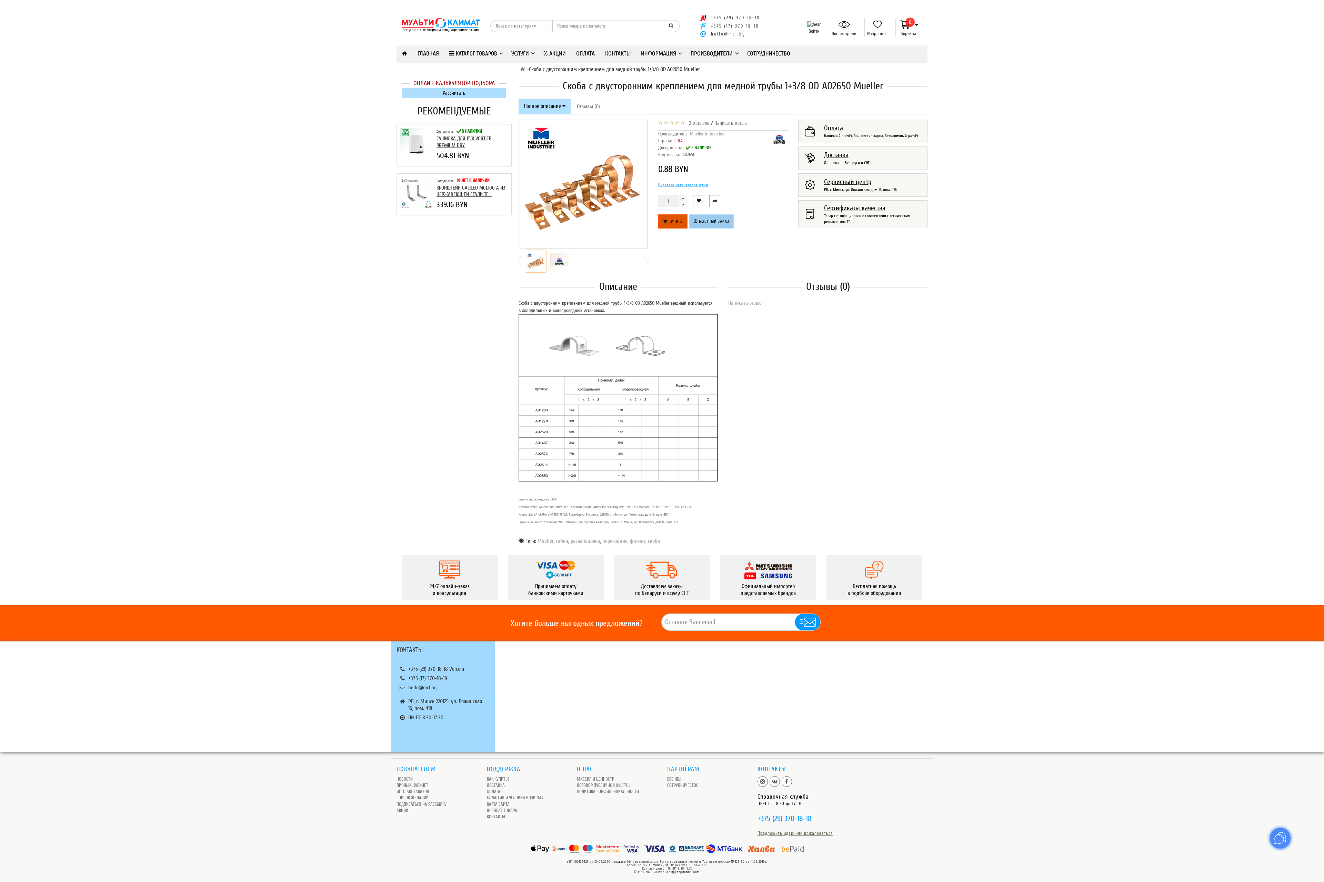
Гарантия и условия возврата (515, 797)
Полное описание (543, 106)
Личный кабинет (412, 785)
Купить (675, 221)
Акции (402, 810)
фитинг (637, 541)
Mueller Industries (707, 134)
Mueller (545, 541)
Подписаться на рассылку (422, 804)
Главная (428, 53)
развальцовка (585, 541)
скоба (654, 541)
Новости (405, 779)
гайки (562, 541)
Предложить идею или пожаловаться (795, 833)
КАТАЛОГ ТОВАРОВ (475, 53)
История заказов (413, 791)
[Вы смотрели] (841, 24)
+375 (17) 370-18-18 (427, 678)
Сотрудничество (768, 53)
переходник (615, 541)
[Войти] (812, 24)
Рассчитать (454, 93)
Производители (712, 53)
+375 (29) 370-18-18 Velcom (436, 669)
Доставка (496, 785)
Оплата (585, 53)
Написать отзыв (730, 123)
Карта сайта (498, 804)
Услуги (520, 53)
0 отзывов (698, 123)
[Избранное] (875, 24)
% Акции (554, 53)
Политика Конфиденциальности (608, 791)
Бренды (674, 779)
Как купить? (498, 779)
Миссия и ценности (595, 779)
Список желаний (413, 797)
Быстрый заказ (713, 221)
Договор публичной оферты (604, 785)
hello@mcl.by (728, 34)
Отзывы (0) (588, 106)
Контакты (618, 53)
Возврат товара (502, 810)
